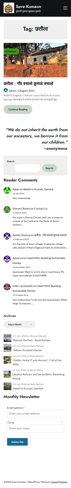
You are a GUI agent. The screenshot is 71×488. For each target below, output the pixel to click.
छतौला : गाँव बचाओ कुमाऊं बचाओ (28, 83)
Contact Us (41, 208)
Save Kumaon (28, 6)
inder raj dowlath (23, 285)
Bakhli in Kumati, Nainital (38, 189)
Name (10, 422)
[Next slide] (61, 422)
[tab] (35, 449)
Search (10, 161)
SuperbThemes (59, 481)
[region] (36, 422)
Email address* (15, 407)
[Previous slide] (9, 422)
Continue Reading (17, 109)
